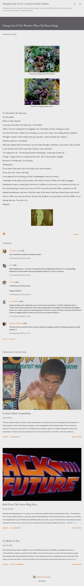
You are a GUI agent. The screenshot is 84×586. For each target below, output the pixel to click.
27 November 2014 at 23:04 (20, 316)
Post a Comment (9, 339)
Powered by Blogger (43, 577)
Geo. (11, 265)
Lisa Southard (14, 301)
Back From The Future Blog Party (20, 504)
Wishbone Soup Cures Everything (26, 4)
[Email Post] (4, 234)
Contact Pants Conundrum (17, 413)
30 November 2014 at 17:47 (20, 333)
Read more (76, 437)
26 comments (15, 528)
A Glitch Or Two (11, 540)
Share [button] (76, 234)
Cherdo (12, 282)
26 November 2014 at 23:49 (20, 258)
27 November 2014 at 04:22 (20, 294)
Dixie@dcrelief (14, 250)
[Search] (75, 4)
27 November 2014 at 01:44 (20, 275)
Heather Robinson (16, 323)
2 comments (15, 437)
